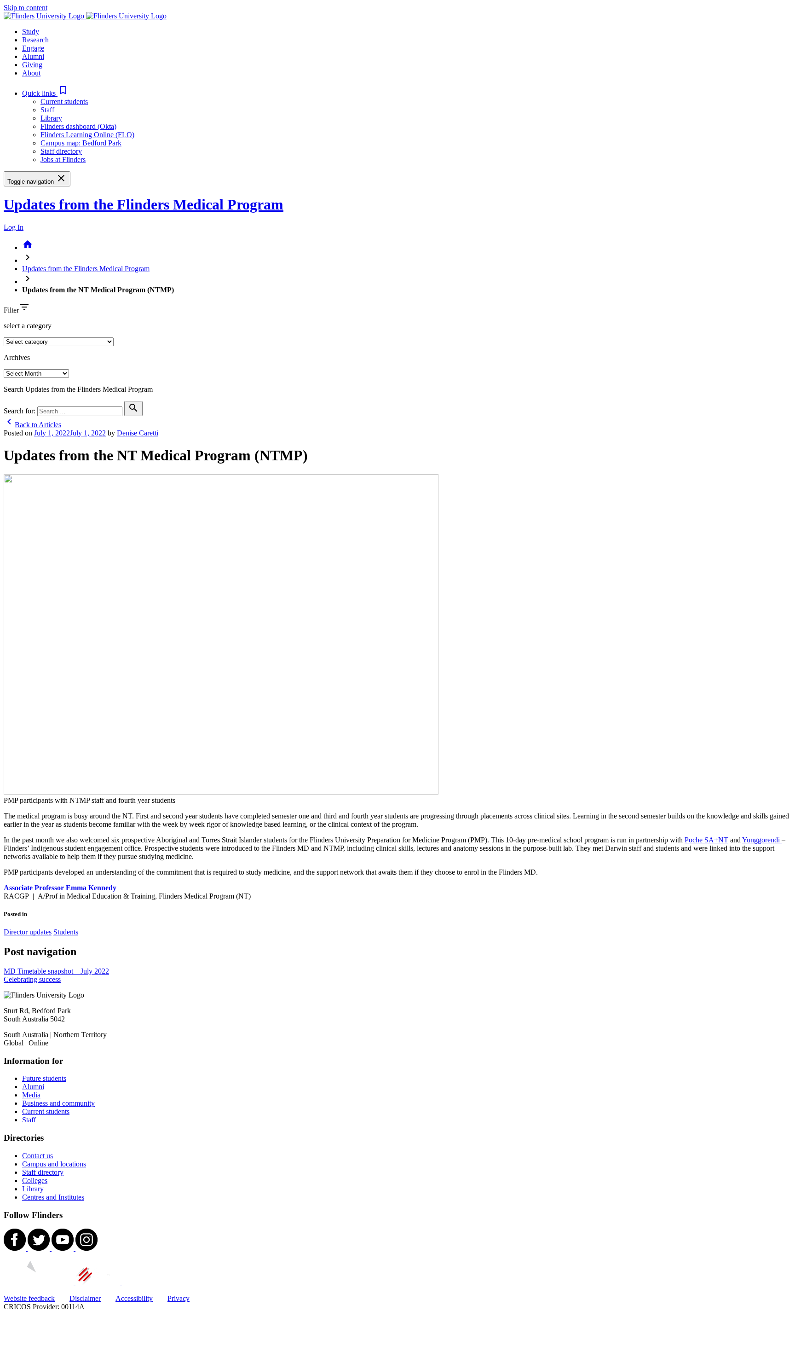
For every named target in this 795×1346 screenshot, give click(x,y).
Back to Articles (32, 425)
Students (65, 932)
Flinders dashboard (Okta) (78, 126)
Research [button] (35, 40)
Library (51, 118)
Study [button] (30, 31)
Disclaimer (85, 1298)
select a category (28, 326)
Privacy (178, 1298)
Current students (64, 101)
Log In (13, 227)
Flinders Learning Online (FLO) (87, 135)
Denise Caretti (137, 433)
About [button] (31, 73)
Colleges (34, 1180)
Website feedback (29, 1298)
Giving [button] (32, 65)
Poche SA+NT (706, 840)
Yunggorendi (762, 840)
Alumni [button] (33, 56)
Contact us (37, 1156)
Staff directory (61, 151)
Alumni (33, 1087)
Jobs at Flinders (63, 159)
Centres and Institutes (53, 1197)
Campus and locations (54, 1164)
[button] (45, 93)
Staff (47, 110)
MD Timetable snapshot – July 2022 (56, 971)
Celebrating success (32, 979)
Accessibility (134, 1298)
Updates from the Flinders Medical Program (143, 204)
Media (31, 1095)
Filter (11, 310)
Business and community (58, 1103)
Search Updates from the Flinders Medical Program (78, 389)
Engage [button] (33, 48)
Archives (17, 357)
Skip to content (25, 8)
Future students (44, 1078)
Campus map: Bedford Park (80, 143)
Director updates (28, 932)
